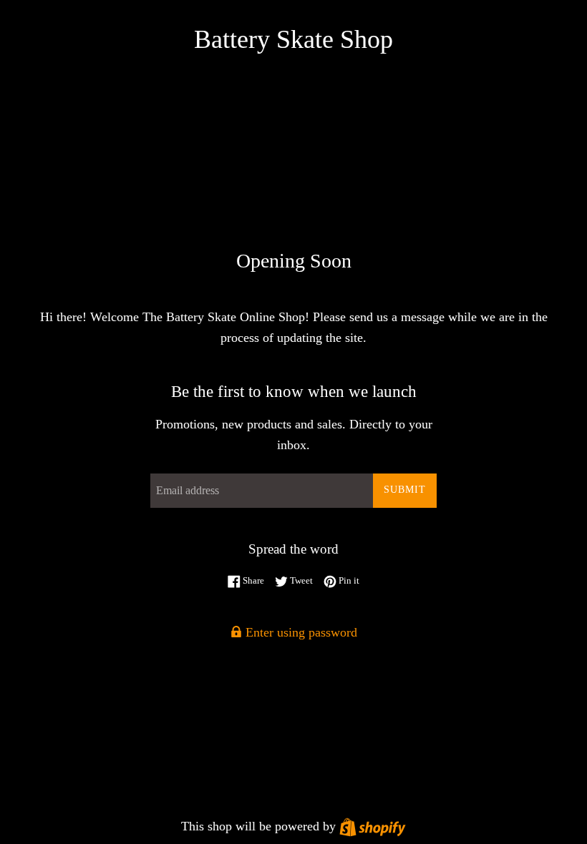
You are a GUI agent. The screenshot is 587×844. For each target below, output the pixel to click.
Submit (405, 489)
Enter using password (299, 632)
